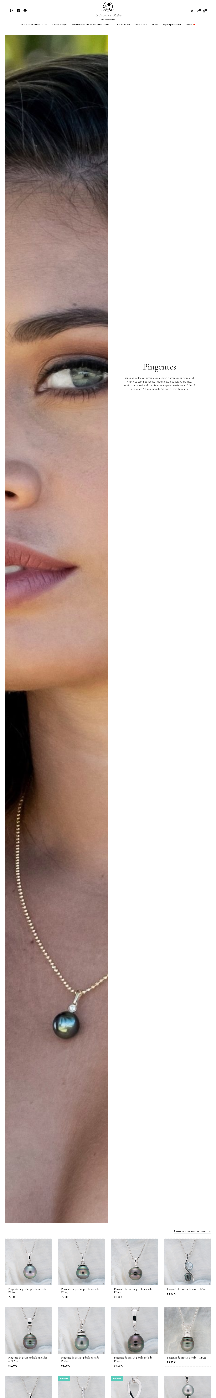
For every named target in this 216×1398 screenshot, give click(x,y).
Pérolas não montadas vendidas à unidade (91, 24)
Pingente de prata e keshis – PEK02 (186, 1289)
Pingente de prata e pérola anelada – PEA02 (134, 1290)
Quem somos (141, 24)
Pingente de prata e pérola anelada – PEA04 (134, 1359)
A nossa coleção (59, 24)
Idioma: (189, 24)
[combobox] (192, 1231)
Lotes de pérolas (122, 24)
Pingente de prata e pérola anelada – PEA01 (28, 1290)
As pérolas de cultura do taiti (34, 24)
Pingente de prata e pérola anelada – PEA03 (81, 1359)
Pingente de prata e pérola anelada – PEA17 (81, 1290)
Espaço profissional (172, 24)
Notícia (155, 24)
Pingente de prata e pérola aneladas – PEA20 (27, 1359)
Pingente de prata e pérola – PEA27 (186, 1357)
